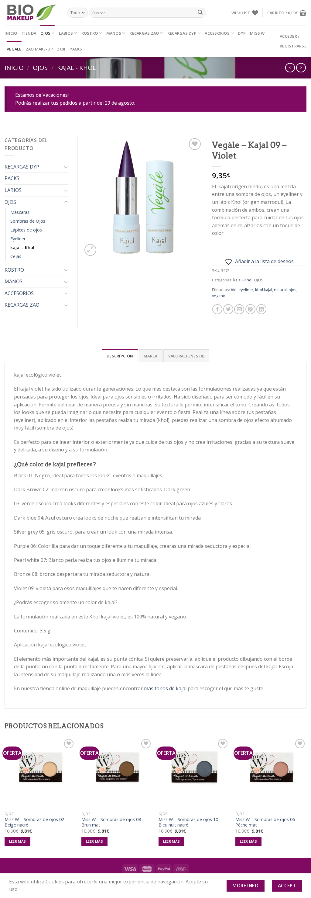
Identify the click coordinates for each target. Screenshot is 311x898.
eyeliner (245, 289)
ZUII (61, 49)
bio (234, 289)
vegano (218, 295)
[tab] (120, 355)
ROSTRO (89, 33)
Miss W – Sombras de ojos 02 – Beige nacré (36, 822)
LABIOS (66, 33)
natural (280, 289)
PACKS (76, 49)
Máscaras (19, 212)
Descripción (120, 356)
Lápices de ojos (26, 230)
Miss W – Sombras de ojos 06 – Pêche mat (267, 822)
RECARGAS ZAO (144, 33)
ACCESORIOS (217, 33)
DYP (242, 33)
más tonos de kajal (165, 688)
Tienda (29, 33)
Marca (150, 356)
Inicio (11, 33)
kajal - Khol (76, 67)
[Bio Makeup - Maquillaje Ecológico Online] (31, 13)
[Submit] (200, 13)
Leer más (17, 841)
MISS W (257, 33)
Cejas (15, 256)
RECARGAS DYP (182, 33)
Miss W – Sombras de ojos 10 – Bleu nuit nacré (190, 822)
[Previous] (4, 797)
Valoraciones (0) (186, 356)
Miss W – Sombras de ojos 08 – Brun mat (113, 822)
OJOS (45, 33)
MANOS (113, 33)
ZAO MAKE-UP (39, 49)
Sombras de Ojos (27, 221)
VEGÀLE (14, 49)
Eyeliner (18, 239)
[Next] (306, 797)
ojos (292, 289)
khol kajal (263, 289)
